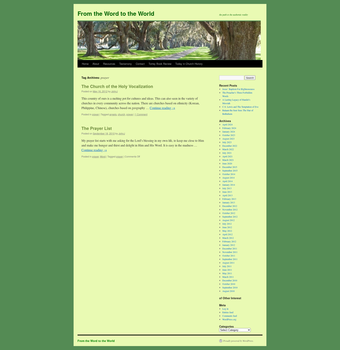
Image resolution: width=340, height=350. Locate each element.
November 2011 (229, 252)
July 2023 (227, 142)
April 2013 (227, 195)
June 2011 (227, 269)
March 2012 (228, 237)
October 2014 (228, 174)
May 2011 (227, 273)
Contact (140, 64)
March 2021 (228, 159)
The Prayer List (96, 128)
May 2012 (227, 230)
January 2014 (228, 184)
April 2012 (227, 234)
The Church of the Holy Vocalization (117, 86)
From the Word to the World (116, 13)
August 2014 (228, 177)
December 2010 (229, 280)
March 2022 (228, 149)
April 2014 (227, 181)
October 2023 (228, 135)
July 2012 (227, 223)
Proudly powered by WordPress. (238, 340)
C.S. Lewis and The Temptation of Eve (240, 106)
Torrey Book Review (160, 64)
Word (103, 156)
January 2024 (228, 131)
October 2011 (228, 255)
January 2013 (228, 202)
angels (113, 114)
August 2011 (228, 262)
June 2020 (227, 163)
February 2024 (229, 128)
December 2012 (229, 205)
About (95, 64)
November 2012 (229, 209)
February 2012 (229, 241)
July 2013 (227, 188)
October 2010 (228, 283)
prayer (95, 114)
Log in (225, 308)
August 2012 (228, 220)
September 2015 (229, 170)
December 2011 (229, 248)
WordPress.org (229, 319)
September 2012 (229, 216)
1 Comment (141, 114)
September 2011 (229, 259)
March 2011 (228, 276)
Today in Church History (189, 64)
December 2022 (229, 145)
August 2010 (228, 291)
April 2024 (227, 124)
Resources (109, 64)
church (121, 114)
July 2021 (227, 152)
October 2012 (228, 213)
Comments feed (229, 315)
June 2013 (227, 191)
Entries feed (227, 312)
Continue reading (162, 108)
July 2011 (227, 266)
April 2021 (227, 156)
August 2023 (228, 138)
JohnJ (114, 91)
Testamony (125, 64)
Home (85, 64)
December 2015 (229, 167)
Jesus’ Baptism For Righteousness (238, 89)
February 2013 (229, 198)
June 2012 (227, 227)
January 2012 (228, 244)
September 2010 (229, 287)
